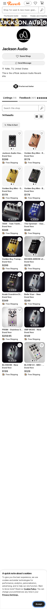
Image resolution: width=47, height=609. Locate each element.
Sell (27, 3)
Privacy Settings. (10, 595)
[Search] (42, 10)
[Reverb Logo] (13, 3)
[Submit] (42, 108)
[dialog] (23, 589)
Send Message (24, 63)
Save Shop (25, 56)
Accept (39, 604)
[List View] (41, 116)
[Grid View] (37, 116)
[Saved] (35, 3)
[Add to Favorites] (19, 133)
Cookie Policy (30, 589)
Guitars (24, 16)
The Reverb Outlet (11, 16)
